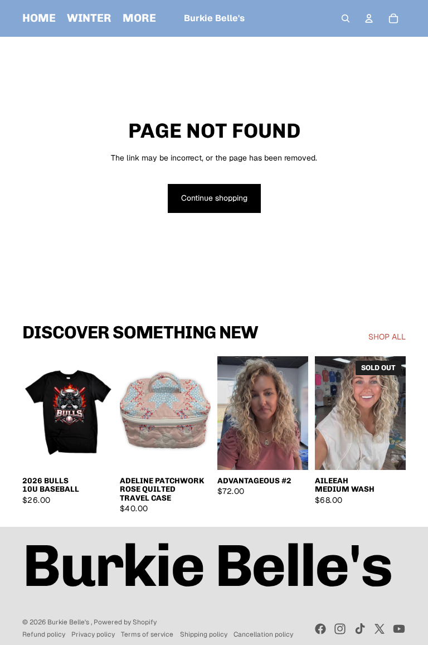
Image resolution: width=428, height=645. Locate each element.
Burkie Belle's (69, 622)
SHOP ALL (387, 337)
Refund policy (43, 634)
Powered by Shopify (125, 622)
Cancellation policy (263, 634)
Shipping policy (203, 634)
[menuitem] (39, 18)
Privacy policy (93, 634)
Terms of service (147, 634)
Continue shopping (214, 198)
